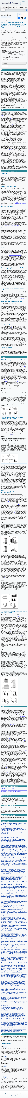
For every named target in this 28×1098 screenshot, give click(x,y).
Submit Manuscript (19, 7)
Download (5, 66)
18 (19, 154)
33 (17, 713)
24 (24, 366)
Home (2, 7)
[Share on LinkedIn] (25, 18)
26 (6, 381)
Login (26, 7)
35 (11, 724)
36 (13, 724)
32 (15, 711)
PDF (20, 14)
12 (9, 149)
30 (8, 501)
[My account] (26, 10)
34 (24, 716)
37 (22, 768)
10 (5, 501)
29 (6, 501)
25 (5, 381)
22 (11, 327)
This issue (4, 17)
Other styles (10, 59)
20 (21, 154)
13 (11, 149)
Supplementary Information (21, 203)
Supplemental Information (15, 255)
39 (4, 775)
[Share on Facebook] (19, 18)
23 (19, 364)
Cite (9, 17)
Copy (4, 59)
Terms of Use (14, 1095)
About (6, 7)
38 (7, 772)
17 (14, 152)
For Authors (11, 7)
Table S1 (3, 204)
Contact (3, 9)
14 (13, 152)
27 (10, 434)
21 (17, 202)
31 (14, 512)
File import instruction (12, 66)
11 (10, 139)
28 (12, 434)
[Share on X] (22, 18)
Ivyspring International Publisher (11, 1093)
